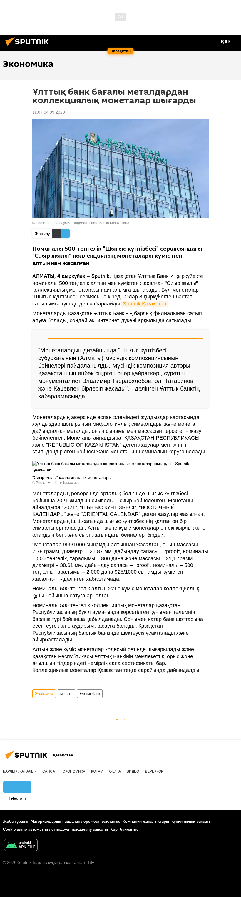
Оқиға (115, 771)
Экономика (44, 694)
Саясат (49, 771)
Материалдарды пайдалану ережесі (65, 821)
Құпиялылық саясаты (191, 821)
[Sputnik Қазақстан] (29, 46)
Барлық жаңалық (19, 771)
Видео (133, 771)
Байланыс (110, 821)
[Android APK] (21, 845)
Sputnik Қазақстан (144, 304)
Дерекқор (154, 771)
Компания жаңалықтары (146, 821)
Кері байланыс (124, 829)
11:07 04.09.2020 (48, 112)
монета (66, 694)
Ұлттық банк (90, 694)
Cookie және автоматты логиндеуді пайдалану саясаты (55, 829)
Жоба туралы (15, 821)
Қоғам (97, 771)
